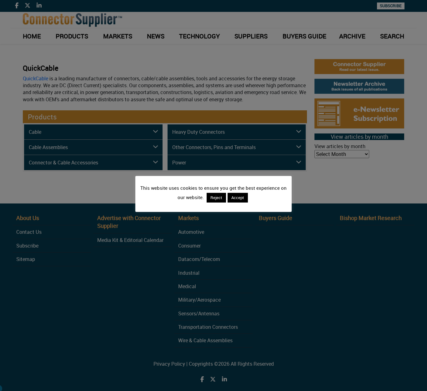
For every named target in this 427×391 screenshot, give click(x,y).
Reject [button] (216, 197)
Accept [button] (237, 197)
